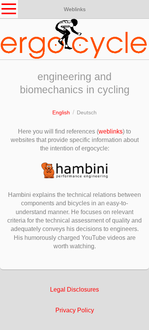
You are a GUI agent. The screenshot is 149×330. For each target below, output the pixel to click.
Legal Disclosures (74, 289)
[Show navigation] (9, 9)
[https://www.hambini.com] (75, 170)
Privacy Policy (74, 310)
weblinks (111, 131)
